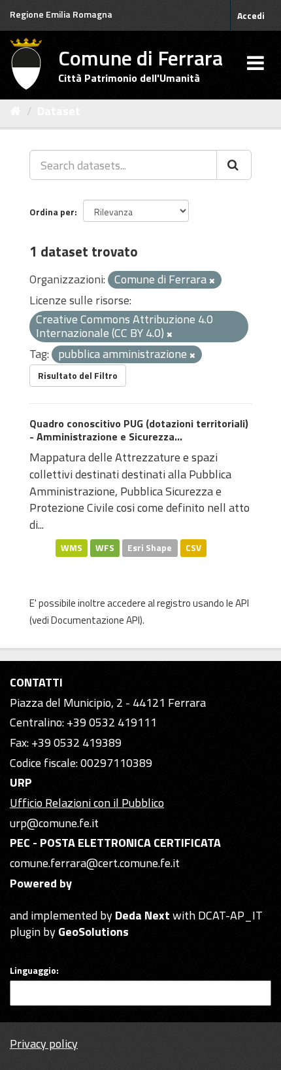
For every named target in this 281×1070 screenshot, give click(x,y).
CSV (193, 547)
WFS (104, 547)
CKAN (32, 900)
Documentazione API (95, 620)
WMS (71, 547)
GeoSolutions (93, 931)
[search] (234, 165)
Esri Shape (149, 547)
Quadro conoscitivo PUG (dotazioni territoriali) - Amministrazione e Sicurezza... (138, 430)
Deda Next (142, 915)
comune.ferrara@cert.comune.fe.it (95, 863)
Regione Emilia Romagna (61, 14)
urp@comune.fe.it (54, 823)
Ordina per (51, 212)
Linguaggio (33, 970)
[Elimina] (212, 281)
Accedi (251, 15)
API (242, 603)
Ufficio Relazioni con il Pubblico (87, 802)
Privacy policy (44, 1043)
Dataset (58, 111)
